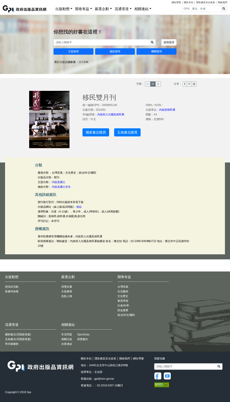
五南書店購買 (127, 132)
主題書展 (66, 291)
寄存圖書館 (12, 343)
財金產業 (123, 310)
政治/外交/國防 (126, 315)
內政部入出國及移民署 (110, 114)
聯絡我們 (222, 2)
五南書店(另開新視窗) (18, 339)
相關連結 (141, 9)
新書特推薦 (12, 291)
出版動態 (62, 9)
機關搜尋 (156, 51)
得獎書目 (82, 339)
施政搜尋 (115, 51)
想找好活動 (12, 286)
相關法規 (66, 339)
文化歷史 (123, 296)
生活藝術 (123, 291)
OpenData (83, 334)
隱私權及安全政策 (205, 2)
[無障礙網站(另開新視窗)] (161, 384)
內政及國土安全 (61, 186)
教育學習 (123, 300)
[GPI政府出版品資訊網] (25, 8)
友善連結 (66, 343)
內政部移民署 (167, 109)
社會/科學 (123, 305)
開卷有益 (82, 9)
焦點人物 (66, 296)
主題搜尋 (73, 51)
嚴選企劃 (102, 9)
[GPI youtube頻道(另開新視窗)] (168, 375)
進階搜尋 (168, 42)
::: (52, 8)
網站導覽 (176, 2)
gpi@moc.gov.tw (104, 378)
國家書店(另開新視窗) (18, 334)
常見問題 (66, 334)
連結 (79, 206)
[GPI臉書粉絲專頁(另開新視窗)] (158, 375)
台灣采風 (123, 286)
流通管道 (122, 9)
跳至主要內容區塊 (9, 1)
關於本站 (188, 2)
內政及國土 (58, 182)
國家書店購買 (96, 132)
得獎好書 (66, 286)
